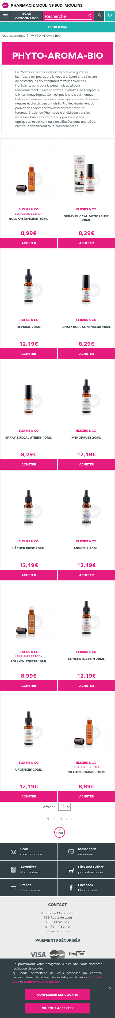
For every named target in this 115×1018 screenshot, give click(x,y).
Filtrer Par (57, 27)
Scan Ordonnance (26, 16)
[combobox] (67, 16)
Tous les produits (13, 36)
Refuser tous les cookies (41, 982)
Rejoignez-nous (58, 931)
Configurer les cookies (57, 995)
